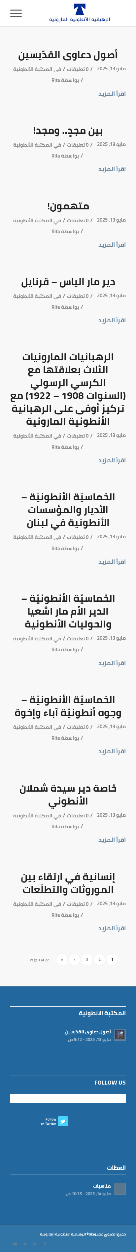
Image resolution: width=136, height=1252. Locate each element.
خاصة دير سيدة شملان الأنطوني (68, 794)
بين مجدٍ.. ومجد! (68, 130)
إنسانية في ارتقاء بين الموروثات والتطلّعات (68, 883)
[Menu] (18, 13)
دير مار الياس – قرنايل (68, 281)
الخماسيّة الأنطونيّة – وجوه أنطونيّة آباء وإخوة (68, 706)
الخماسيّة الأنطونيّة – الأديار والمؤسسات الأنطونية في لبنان (68, 509)
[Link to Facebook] (45, 1244)
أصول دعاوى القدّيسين (68, 54)
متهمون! (68, 206)
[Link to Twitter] (25, 1244)
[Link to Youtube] (15, 1244)
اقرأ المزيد (112, 94)
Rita (55, 80)
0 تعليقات (77, 69)
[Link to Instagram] (35, 1244)
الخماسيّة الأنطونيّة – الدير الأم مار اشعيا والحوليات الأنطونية (68, 611)
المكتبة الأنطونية (32, 69)
